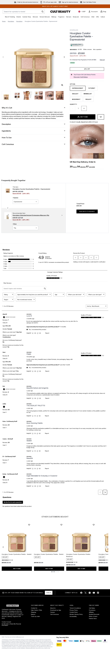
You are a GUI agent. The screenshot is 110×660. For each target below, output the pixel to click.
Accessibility (73, 616)
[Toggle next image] (64, 57)
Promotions (92, 610)
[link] (93, 11)
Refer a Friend (93, 616)
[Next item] (106, 547)
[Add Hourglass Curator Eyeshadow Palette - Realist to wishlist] (61, 525)
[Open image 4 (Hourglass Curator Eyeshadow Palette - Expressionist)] (38, 95)
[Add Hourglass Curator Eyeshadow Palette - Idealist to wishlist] (29, 525)
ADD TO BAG (17, 568)
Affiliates (91, 612)
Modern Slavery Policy (76, 614)
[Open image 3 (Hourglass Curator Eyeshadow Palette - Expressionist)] (27, 95)
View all (102, 59)
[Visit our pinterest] (98, 593)
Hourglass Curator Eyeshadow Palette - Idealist (16, 554)
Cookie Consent (6, 622)
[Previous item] (3, 547)
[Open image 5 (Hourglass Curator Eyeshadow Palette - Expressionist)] (49, 95)
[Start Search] (42, 11)
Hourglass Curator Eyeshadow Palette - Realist (48, 554)
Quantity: (73, 104)
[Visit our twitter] (85, 593)
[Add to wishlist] (100, 117)
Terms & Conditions (75, 608)
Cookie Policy (74, 612)
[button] (87, 45)
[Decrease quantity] (72, 108)
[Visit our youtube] (94, 593)
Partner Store (93, 618)
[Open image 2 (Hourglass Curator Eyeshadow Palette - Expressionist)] (17, 95)
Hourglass (11, 21)
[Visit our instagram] (90, 593)
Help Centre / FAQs (36, 610)
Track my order (35, 616)
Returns (33, 614)
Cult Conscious (54, 614)
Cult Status (92, 608)
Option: (72, 84)
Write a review (87, 49)
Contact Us (34, 608)
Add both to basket (87, 211)
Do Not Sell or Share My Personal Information (11, 624)
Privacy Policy (74, 610)
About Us (52, 608)
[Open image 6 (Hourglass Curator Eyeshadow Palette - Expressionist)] (60, 95)
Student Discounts (94, 614)
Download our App (55, 610)
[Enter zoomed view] (62, 85)
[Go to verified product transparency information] (77, 44)
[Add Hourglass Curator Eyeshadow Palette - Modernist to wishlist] (94, 525)
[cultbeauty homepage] (60, 11)
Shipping (33, 612)
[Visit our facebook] (81, 593)
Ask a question (97, 49)
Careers (52, 612)
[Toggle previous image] (3, 57)
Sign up (48, 592)
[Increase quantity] (84, 108)
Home (4, 21)
